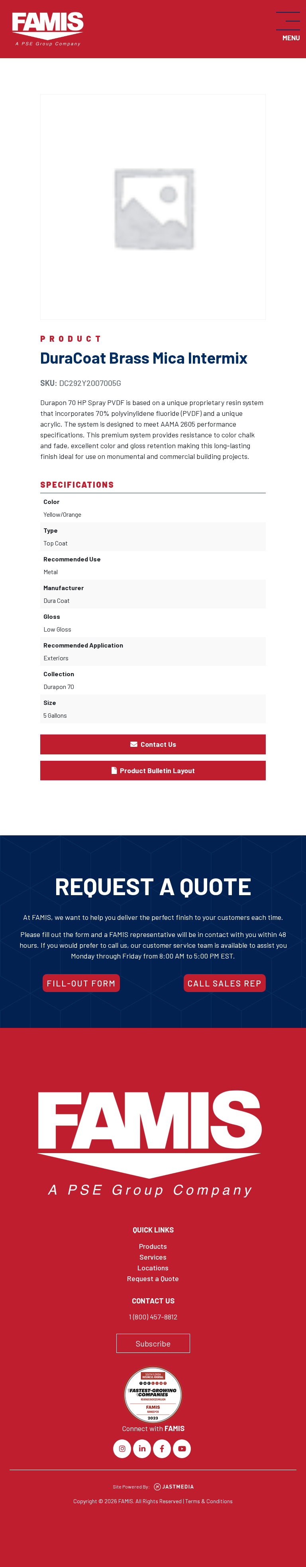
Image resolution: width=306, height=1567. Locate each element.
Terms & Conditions (209, 1501)
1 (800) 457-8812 (153, 1316)
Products (153, 1246)
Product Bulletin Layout (156, 770)
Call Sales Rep (225, 983)
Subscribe (153, 1343)
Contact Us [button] (157, 744)
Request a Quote (153, 1278)
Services (153, 1256)
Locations (153, 1267)
